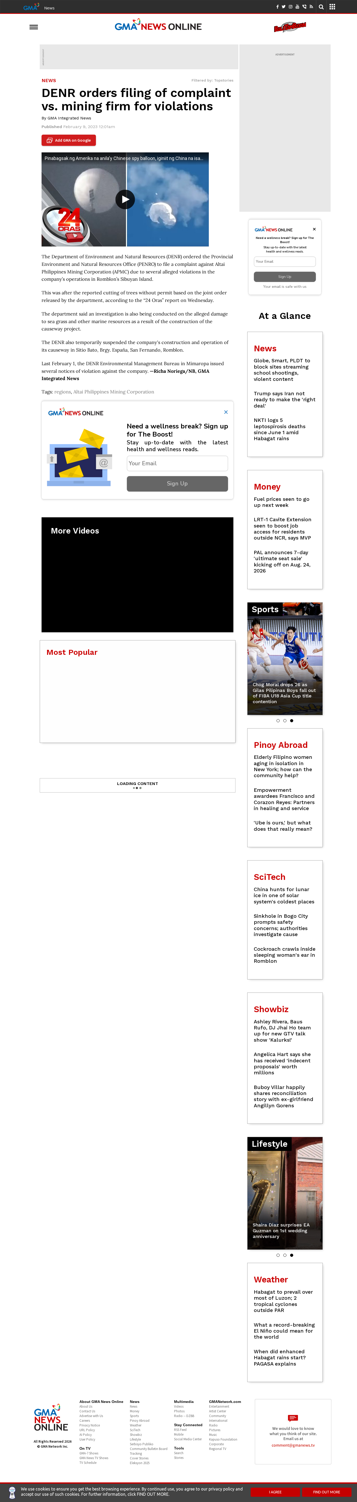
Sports (134, 1416)
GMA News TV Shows (93, 1458)
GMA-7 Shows (88, 1453)
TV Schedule (87, 1462)
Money (134, 1411)
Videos (178, 1406)
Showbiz (136, 1434)
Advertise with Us (91, 1416)
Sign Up (177, 484)
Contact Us (87, 1411)
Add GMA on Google (69, 140)
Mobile (178, 1434)
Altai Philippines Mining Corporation (113, 392)
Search (178, 1453)
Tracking (136, 1453)
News (49, 7)
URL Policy (87, 1430)
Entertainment (219, 1406)
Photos (179, 1411)
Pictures (214, 1430)
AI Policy (85, 1434)
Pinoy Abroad (139, 1420)
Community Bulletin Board (149, 1449)
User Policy (87, 1439)
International (218, 1420)
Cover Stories (139, 1458)
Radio (213, 1425)
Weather (135, 1425)
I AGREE (275, 1492)
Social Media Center (188, 1439)
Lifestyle (135, 1439)
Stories (178, 1457)
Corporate (216, 1444)
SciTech (135, 1430)
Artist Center (217, 1411)
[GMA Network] (31, 6)
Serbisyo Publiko (141, 1444)
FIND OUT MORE (326, 1492)
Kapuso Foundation (223, 1439)
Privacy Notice (89, 1425)
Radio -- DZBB (184, 1416)
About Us (85, 1406)
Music (213, 1434)
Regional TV (217, 1449)
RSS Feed (180, 1430)
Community (217, 1416)
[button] (278, 721)
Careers (84, 1420)
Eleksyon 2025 (139, 1463)
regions (62, 392)
